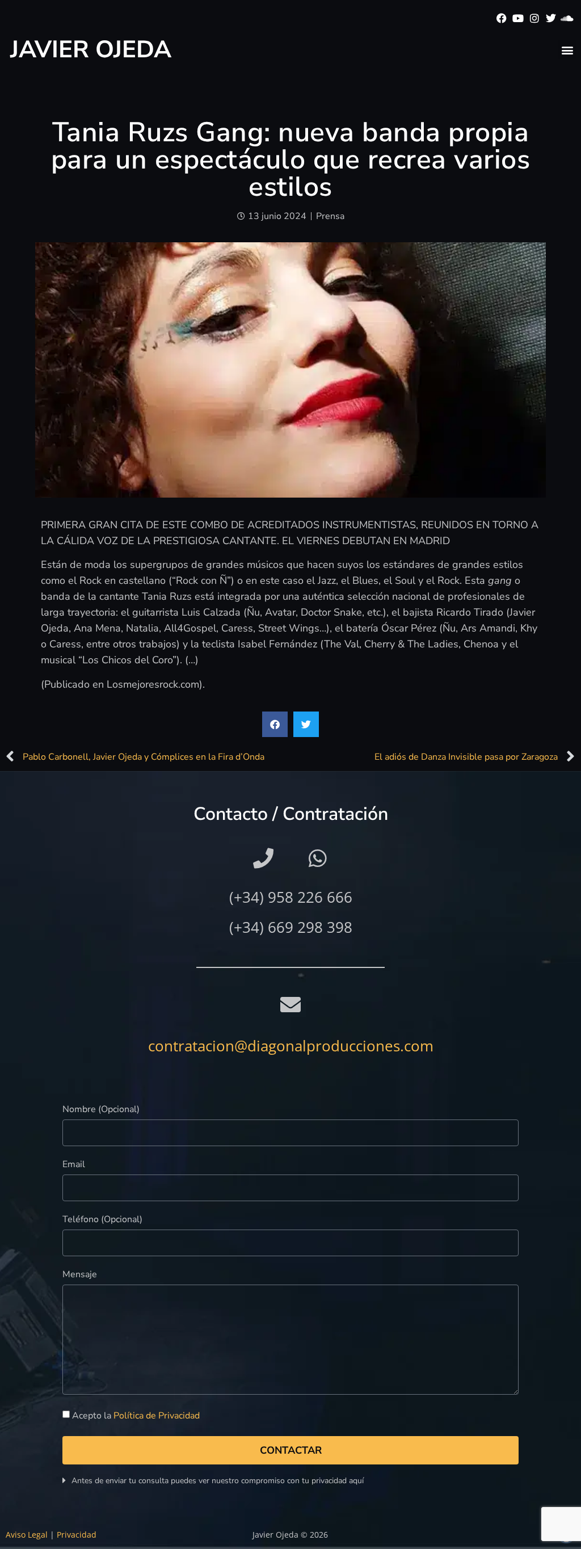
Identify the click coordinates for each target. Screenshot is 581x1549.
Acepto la (136, 1415)
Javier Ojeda (90, 49)
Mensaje (79, 1275)
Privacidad (76, 1534)
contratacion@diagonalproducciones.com (290, 1046)
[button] (567, 49)
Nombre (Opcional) (101, 1110)
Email (73, 1165)
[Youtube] (518, 18)
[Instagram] (535, 18)
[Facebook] (502, 18)
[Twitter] (550, 18)
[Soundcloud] (567, 18)
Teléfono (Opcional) (102, 1220)
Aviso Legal (27, 1534)
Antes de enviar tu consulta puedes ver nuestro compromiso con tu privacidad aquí (217, 1480)
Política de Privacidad (156, 1415)
